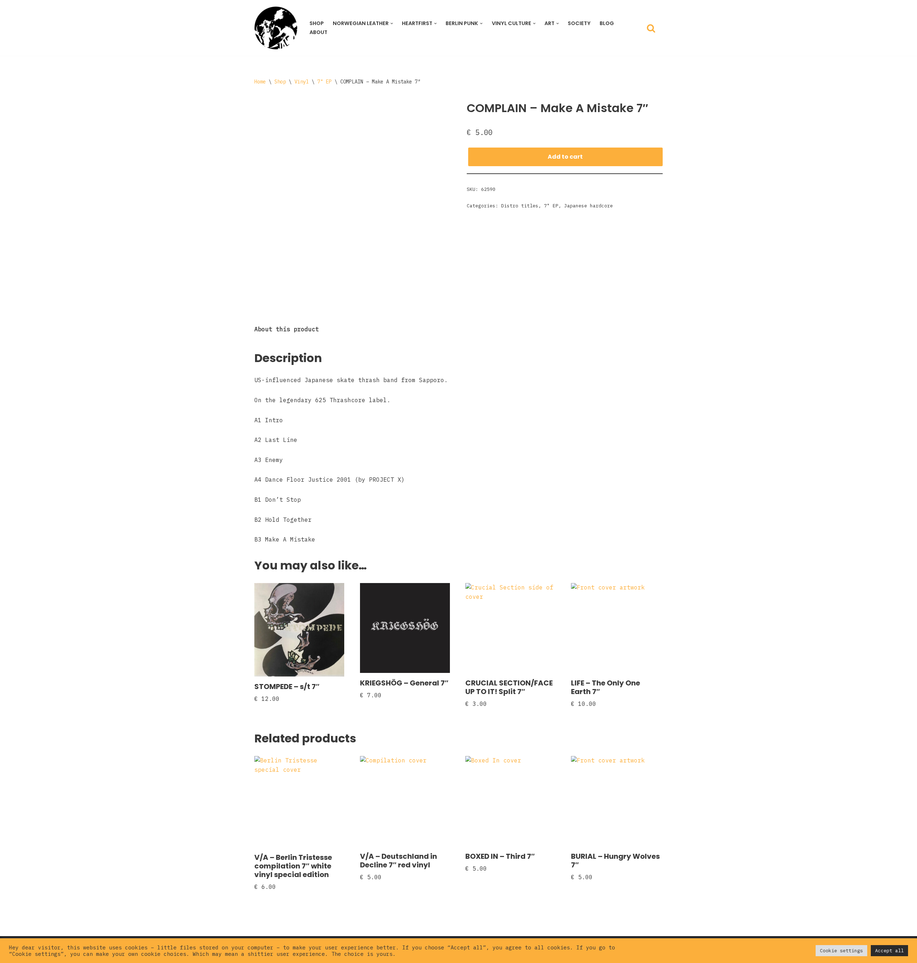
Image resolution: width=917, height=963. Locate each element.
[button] (391, 23)
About (318, 32)
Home (260, 81)
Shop (316, 23)
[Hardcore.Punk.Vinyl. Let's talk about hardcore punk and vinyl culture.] (275, 27)
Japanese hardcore (588, 206)
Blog (607, 23)
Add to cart (565, 157)
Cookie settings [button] (841, 951)
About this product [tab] (286, 329)
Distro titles (519, 206)
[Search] (651, 28)
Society (579, 23)
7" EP (324, 81)
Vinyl (301, 81)
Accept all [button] (889, 951)
